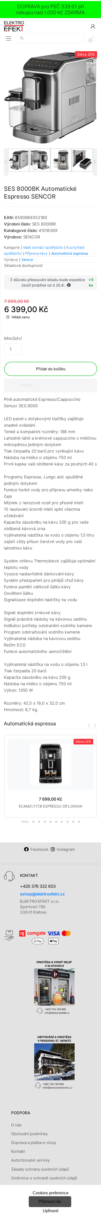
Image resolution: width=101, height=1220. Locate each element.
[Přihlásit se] (92, 26)
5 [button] (50, 822)
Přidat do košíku (51, 368)
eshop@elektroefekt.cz (42, 894)
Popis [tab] (27, 385)
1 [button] (25, 822)
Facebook (39, 849)
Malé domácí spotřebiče (43, 247)
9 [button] (73, 822)
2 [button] (33, 822)
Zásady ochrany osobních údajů (40, 1169)
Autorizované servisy (30, 1160)
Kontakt (18, 1151)
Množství (13, 338)
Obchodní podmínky (29, 1133)
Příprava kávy (36, 253)
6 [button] (56, 822)
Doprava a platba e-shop (33, 1142)
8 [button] (68, 822)
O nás (16, 1125)
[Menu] (8, 38)
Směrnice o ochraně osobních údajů (44, 1178)
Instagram (66, 849)
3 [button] (39, 822)
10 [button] (79, 822)
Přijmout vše (50, 1201)
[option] (50, 97)
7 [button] (62, 822)
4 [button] (45, 822)
